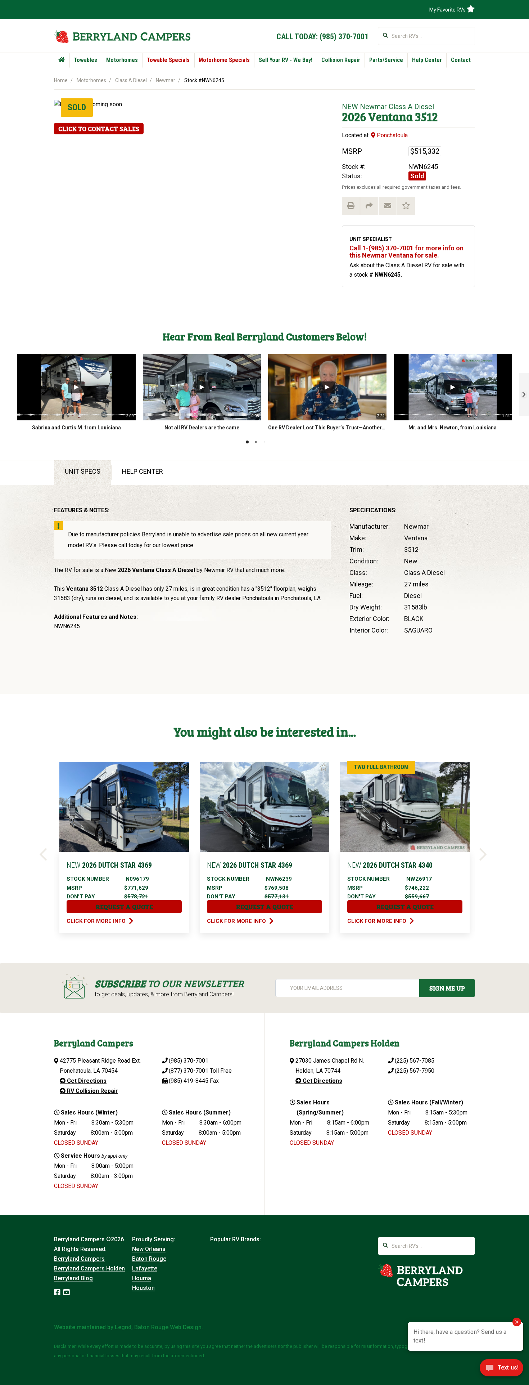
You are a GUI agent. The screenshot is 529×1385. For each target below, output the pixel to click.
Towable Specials (168, 60)
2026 (354, 116)
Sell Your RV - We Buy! (285, 60)
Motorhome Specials (224, 60)
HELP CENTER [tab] (142, 471)
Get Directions (86, 1080)
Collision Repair (340, 60)
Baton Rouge (149, 1258)
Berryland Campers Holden (89, 1268)
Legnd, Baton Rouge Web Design (158, 1327)
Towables (85, 60)
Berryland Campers (79, 1258)
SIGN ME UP (447, 988)
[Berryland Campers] (122, 36)
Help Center (427, 60)
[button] (524, 394)
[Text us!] (501, 1370)
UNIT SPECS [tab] (82, 471)
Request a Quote (124, 906)
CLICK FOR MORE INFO (97, 921)
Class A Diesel (131, 80)
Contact (461, 60)
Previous (45, 855)
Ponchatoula (391, 135)
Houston (143, 1288)
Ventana (390, 116)
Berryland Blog (73, 1278)
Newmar (165, 80)
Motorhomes (122, 60)
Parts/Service (386, 60)
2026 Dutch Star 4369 (109, 865)
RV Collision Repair (91, 1090)
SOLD (77, 107)
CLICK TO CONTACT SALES (98, 128)
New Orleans (149, 1249)
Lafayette (144, 1268)
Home (61, 80)
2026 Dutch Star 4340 (390, 865)
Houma (141, 1278)
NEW (350, 106)
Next (484, 855)
